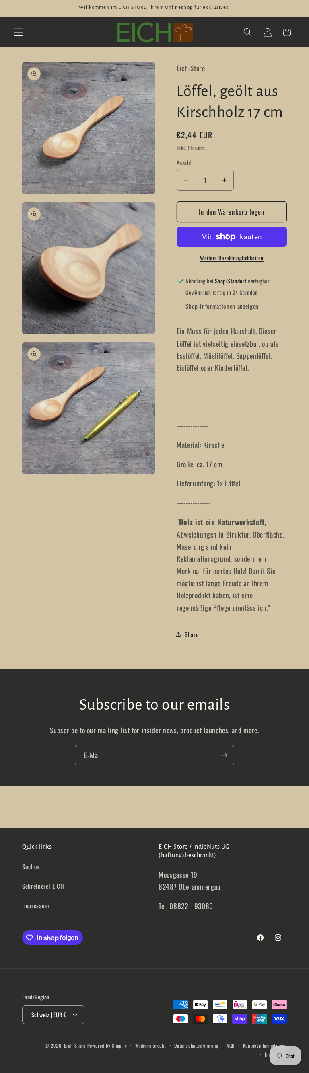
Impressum (35, 905)
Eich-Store (75, 1045)
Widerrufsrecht (150, 1045)
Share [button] (191, 634)
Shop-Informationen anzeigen (222, 306)
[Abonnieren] (224, 755)
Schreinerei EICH (43, 886)
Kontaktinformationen (265, 1045)
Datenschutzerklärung (196, 1045)
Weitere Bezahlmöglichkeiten (232, 258)
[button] (18, 32)
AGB (231, 1045)
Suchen (31, 866)
